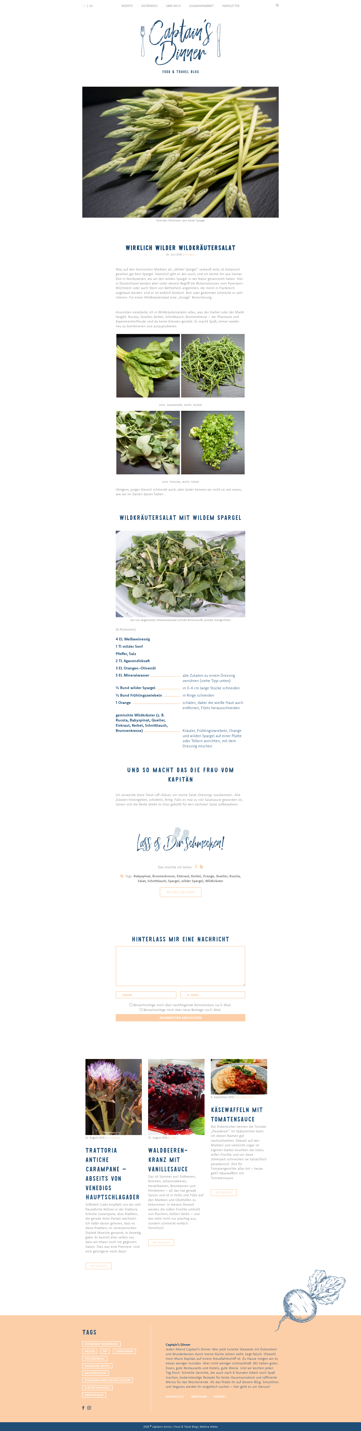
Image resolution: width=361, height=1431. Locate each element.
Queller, (222, 876)
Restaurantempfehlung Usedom (107, 1380)
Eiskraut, (184, 876)
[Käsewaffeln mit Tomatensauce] (239, 1077)
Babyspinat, (143, 876)
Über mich (173, 6)
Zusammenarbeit (201, 6)
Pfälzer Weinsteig (97, 1387)
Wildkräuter (214, 881)
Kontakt (220, 1396)
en (91, 6)
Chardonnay (124, 1351)
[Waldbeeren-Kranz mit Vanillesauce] (176, 1097)
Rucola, (235, 876)
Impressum (199, 1396)
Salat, (142, 881)
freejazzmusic (95, 1358)
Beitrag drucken (181, 892)
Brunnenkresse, (164, 876)
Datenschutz (175, 1396)
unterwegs (149, 6)
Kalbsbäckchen (95, 1373)
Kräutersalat (94, 1395)
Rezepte (127, 6)
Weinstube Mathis (97, 1366)
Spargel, (174, 881)
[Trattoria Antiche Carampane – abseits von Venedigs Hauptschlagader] (113, 1097)
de (84, 6)
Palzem (90, 1351)
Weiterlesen (98, 1265)
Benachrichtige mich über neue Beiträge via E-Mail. (182, 1010)
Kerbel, (197, 876)
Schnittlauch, (157, 881)
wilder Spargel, (193, 881)
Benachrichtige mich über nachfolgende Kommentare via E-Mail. (182, 1005)
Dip (105, 1351)
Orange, (209, 876)
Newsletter (230, 6)
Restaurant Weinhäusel (101, 1344)
